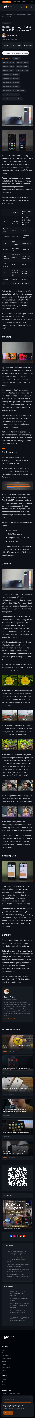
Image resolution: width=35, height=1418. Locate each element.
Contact (4, 1382)
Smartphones (6, 1356)
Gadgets (4, 1353)
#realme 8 (16, 58)
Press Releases (6, 1358)
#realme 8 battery (8, 62)
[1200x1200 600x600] (17, 1229)
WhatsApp (16, 45)
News (3, 1350)
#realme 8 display (8, 66)
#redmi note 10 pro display (11, 82)
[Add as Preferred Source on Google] (15, 53)
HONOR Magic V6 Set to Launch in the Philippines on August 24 (18, 1270)
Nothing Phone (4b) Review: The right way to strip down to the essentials (19, 1305)
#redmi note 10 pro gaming (11, 87)
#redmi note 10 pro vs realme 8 (12, 99)
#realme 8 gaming (22, 66)
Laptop (4, 1370)
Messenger (28, 45)
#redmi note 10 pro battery (11, 74)
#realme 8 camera (22, 62)
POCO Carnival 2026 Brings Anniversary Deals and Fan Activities (17, 1312)
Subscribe (8, 1413)
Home (3, 15)
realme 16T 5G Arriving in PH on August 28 (19, 1299)
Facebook (6, 45)
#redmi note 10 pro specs (10, 95)
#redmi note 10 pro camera (11, 78)
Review (4, 1361)
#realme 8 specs (8, 70)
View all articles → (9, 1019)
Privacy (4, 1385)
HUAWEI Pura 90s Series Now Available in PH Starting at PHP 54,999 (18, 1275)
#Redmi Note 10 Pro (22, 70)
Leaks (4, 1364)
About (4, 1379)
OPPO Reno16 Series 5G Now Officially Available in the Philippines (18, 1265)
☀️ (26, 7)
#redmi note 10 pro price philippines (13, 91)
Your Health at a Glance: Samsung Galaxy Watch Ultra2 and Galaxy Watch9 (17, 1259)
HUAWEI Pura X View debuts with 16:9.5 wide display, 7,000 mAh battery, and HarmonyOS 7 (16, 1253)
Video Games (6, 1367)
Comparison (9, 15)
